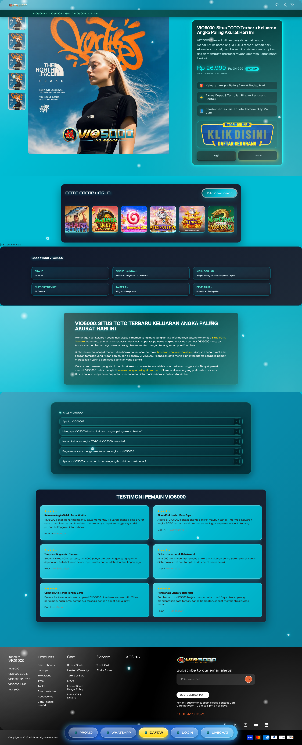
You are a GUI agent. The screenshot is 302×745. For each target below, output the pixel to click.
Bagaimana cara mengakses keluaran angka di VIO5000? (98, 451)
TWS (41, 680)
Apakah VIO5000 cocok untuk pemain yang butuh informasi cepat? (104, 461)
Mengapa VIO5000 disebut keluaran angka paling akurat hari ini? (102, 431)
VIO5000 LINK (17, 684)
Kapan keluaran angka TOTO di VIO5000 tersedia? (93, 441)
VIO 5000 (14, 689)
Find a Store (104, 670)
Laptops (43, 670)
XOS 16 (133, 657)
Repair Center (76, 665)
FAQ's (70, 680)
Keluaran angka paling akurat (175, 352)
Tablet (41, 686)
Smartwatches (47, 691)
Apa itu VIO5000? (73, 421)
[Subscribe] (248, 679)
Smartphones (46, 665)
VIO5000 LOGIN (59, 13)
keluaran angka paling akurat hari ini (140, 370)
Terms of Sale (13, 244)
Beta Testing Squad (45, 703)
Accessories (45, 696)
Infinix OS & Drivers (74, 696)
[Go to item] (17, 21)
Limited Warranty (78, 670)
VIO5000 (39, 13)
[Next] (161, 91)
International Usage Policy (75, 688)
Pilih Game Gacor (219, 193)
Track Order (104, 665)
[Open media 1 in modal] (98, 83)
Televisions (44, 675)
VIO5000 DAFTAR (86, 13)
